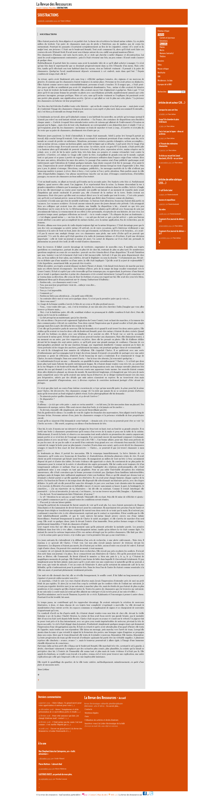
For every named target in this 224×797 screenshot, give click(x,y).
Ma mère (162, 209)
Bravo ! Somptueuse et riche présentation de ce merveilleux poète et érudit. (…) (59, 710)
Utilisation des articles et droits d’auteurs (101, 720)
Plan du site (102, 795)
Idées (160, 64)
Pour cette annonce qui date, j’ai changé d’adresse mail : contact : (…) (59, 716)
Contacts (88, 709)
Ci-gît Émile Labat (165, 190)
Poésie (162, 47)
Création (45, 8)
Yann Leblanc (66, 21)
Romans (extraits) (167, 53)
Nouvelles (52, 8)
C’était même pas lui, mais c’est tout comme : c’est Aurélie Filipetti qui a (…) (60, 723)
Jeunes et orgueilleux (167, 200)
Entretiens (164, 41)
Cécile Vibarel (59, 758)
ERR (159, 76)
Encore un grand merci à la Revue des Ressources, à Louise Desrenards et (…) (60, 729)
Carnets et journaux (167, 38)
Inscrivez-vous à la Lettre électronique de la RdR (105, 723)
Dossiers (161, 61)
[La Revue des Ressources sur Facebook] (145, 795)
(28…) (181, 102)
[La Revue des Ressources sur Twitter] (151, 795)
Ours (87, 716)
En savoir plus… (113, 706)
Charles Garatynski (172, 195)
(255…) (162, 183)
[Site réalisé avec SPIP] (85, 795)
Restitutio (161, 72)
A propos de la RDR (164, 84)
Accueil (38, 8)
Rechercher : (162, 91)
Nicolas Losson (61, 779)
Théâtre (163, 56)
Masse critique (163, 69)
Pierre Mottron (60, 769)
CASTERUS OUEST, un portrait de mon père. (55, 774)
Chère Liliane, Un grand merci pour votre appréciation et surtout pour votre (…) (60, 704)
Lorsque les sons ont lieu (168, 110)
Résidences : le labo (165, 80)
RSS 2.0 (113, 795)
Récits (162, 50)
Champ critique (163, 31)
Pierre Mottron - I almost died (50, 764)
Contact (92, 795)
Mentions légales (91, 713)
